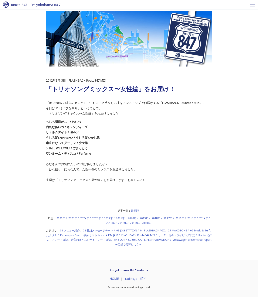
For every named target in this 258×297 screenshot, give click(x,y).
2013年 (110, 223)
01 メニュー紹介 (70, 230)
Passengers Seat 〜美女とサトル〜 (81, 235)
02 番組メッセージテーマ (98, 230)
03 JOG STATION (126, 230)
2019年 (144, 218)
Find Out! (119, 239)
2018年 (156, 218)
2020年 (132, 218)
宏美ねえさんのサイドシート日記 (91, 239)
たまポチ (51, 235)
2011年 (134, 223)
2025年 (72, 218)
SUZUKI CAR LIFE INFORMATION (148, 239)
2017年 (168, 218)
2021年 (120, 218)
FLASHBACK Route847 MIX (138, 235)
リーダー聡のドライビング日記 (176, 235)
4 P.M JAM (112, 235)
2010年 (146, 223)
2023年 (96, 218)
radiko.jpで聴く (136, 279)
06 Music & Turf (200, 230)
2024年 (84, 218)
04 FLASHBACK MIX (152, 230)
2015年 (191, 218)
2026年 (60, 218)
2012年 (122, 223)
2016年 (179, 218)
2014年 (203, 218)
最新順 (135, 210)
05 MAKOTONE (177, 230)
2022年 (108, 218)
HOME (114, 279)
